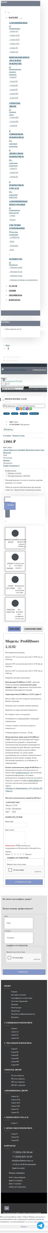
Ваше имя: (9, 821)
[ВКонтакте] (17, 408)
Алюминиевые (17, 23)
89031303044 (34, 780)
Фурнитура (15, 259)
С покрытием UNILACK (16, 185)
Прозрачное (34, 413)
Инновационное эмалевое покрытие (17, 60)
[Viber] (27, 408)
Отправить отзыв (23, 882)
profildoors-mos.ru (22, 773)
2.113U (7, 384)
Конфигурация (10, 471)
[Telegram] (24, 408)
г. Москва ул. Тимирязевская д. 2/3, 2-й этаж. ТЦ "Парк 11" (23, 789)
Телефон (7, 931)
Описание (14, 629)
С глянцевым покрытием (16, 134)
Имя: (6, 916)
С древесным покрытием (16, 153)
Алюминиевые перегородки (17, 203)
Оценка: (8, 852)
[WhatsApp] (30, 408)
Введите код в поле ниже (16, 864)
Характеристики (33, 629)
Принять (24, 1227)
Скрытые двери (14, 104)
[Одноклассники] (20, 408)
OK (7, 1208)
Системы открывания (17, 226)
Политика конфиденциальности (36, 1222)
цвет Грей (24, 413)
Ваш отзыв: (9, 830)
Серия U (14, 413)
